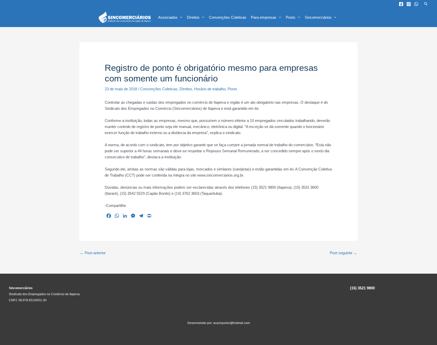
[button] (426, 4)
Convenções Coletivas (227, 17)
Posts (290, 17)
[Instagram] (408, 4)
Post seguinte (343, 253)
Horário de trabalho (210, 89)
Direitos (193, 17)
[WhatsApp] (416, 4)
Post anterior (93, 253)
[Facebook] (401, 4)
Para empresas (263, 17)
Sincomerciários (318, 17)
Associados (168, 17)
